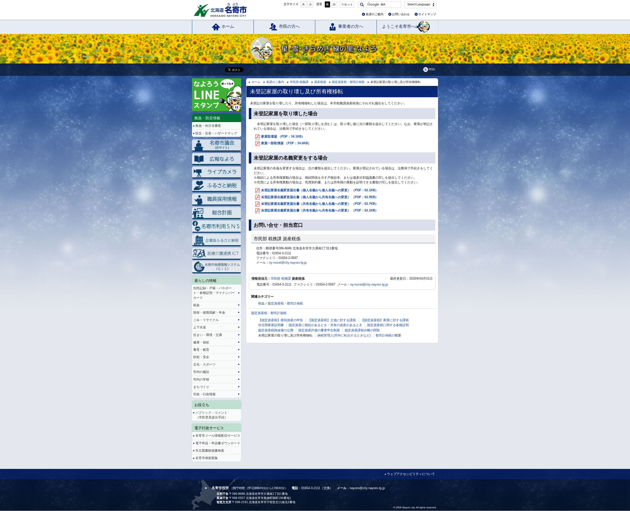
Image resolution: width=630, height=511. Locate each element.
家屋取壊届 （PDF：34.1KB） (283, 136)
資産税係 (320, 81)
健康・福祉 (201, 342)
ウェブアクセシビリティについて (411, 474)
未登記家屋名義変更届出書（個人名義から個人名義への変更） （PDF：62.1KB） (319, 190)
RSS (432, 69)
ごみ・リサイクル (206, 320)
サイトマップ (427, 14)
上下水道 (199, 327)
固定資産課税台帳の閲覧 (362, 330)
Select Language (418, 4)
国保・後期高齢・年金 (209, 312)
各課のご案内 (374, 14)
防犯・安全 (201, 357)
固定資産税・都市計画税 (348, 81)
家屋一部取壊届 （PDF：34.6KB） (286, 143)
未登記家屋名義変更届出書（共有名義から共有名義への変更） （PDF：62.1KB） (319, 210)
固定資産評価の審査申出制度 (319, 330)
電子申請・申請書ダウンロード (217, 443)
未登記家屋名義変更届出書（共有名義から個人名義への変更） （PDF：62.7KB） (319, 204)
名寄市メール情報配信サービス (217, 435)
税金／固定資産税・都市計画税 (280, 303)
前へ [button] (193, 91)
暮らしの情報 (205, 280)
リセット (347, 4)
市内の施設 (201, 372)
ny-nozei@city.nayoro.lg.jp (288, 262)
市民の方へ (289, 26)
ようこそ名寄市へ (398, 26)
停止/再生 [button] (237, 107)
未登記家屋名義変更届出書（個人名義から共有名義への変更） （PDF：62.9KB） (319, 197)
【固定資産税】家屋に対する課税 (385, 320)
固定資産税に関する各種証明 (388, 325)
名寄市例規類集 (206, 458)
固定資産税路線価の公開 (275, 330)
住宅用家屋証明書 (271, 325)
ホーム (227, 26)
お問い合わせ (401, 14)
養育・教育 (201, 349)
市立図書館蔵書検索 (209, 450)
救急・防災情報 (207, 118)
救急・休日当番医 (208, 126)
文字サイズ (291, 4)
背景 (319, 4)
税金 (196, 305)
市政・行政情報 (204, 394)
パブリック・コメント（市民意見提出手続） (211, 415)
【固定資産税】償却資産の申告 (280, 320)
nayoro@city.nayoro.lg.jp (367, 488)
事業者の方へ (350, 26)
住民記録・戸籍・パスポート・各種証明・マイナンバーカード (214, 292)
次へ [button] (240, 91)
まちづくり (201, 387)
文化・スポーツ (204, 364)
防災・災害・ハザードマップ (216, 133)
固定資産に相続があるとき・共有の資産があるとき (325, 325)
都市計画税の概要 (388, 335)
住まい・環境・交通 (207, 335)
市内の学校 (201, 379)
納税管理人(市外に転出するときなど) (344, 335)
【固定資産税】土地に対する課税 (332, 320)
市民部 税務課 (299, 81)
